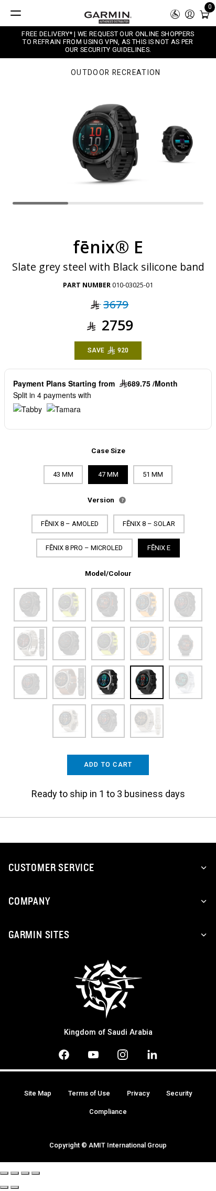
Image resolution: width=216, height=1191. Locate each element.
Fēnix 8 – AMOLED (70, 524)
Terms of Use (89, 1093)
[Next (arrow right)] (14, 1187)
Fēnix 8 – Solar (149, 524)
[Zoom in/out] (35, 1173)
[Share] (14, 1173)
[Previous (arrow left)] (4, 1187)
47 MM (108, 474)
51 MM (153, 474)
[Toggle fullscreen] (25, 1173)
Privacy (138, 1093)
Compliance (108, 1111)
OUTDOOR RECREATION (116, 73)
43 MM (63, 474)
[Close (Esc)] (4, 1173)
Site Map (37, 1093)
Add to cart (108, 764)
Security (179, 1093)
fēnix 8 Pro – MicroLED (84, 548)
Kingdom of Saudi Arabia (108, 1032)
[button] (190, 13)
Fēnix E (158, 548)
